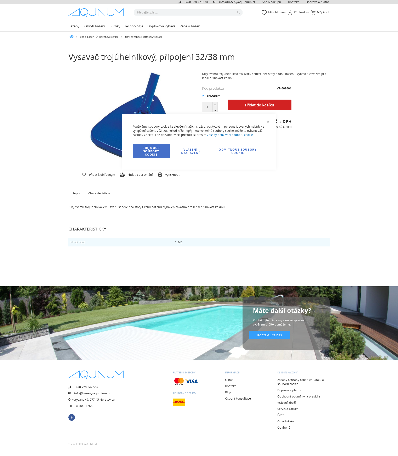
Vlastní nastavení (190, 151)
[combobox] (188, 12)
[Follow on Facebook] (71, 417)
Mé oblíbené (277, 12)
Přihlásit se (301, 12)
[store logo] (97, 12)
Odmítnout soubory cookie (238, 151)
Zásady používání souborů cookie (230, 135)
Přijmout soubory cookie (151, 151)
